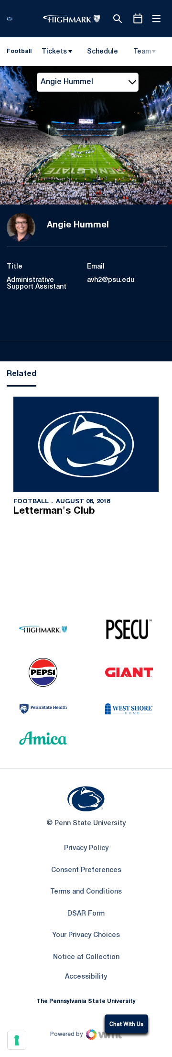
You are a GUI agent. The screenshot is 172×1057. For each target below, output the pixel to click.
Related (21, 374)
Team (142, 52)
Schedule (102, 52)
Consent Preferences (86, 870)
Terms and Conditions (86, 892)
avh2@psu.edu (110, 280)
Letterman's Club (54, 511)
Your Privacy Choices (86, 935)
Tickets (54, 52)
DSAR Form (86, 914)
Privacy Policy (86, 848)
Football (31, 502)
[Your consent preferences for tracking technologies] (17, 1040)
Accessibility (86, 976)
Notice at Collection (86, 957)
